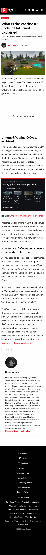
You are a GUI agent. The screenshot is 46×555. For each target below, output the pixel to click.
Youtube (24, 463)
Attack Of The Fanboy (18, 506)
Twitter (24, 458)
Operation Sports (16, 517)
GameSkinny (31, 513)
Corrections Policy (23, 473)
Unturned (6, 349)
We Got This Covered (17, 509)
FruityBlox (24, 521)
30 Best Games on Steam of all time (27, 215)
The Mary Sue (31, 517)
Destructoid (33, 509)
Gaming (5, 18)
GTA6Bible (23, 524)
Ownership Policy (23, 487)
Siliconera (33, 506)
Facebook (24, 453)
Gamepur (36, 502)
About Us (23, 468)
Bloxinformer (35, 521)
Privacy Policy (23, 492)
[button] (41, 10)
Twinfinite (26, 502)
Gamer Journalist (17, 513)
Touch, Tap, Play (11, 521)
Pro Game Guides (13, 502)
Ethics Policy (23, 478)
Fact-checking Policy (23, 482)
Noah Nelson (13, 45)
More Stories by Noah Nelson (18, 431)
